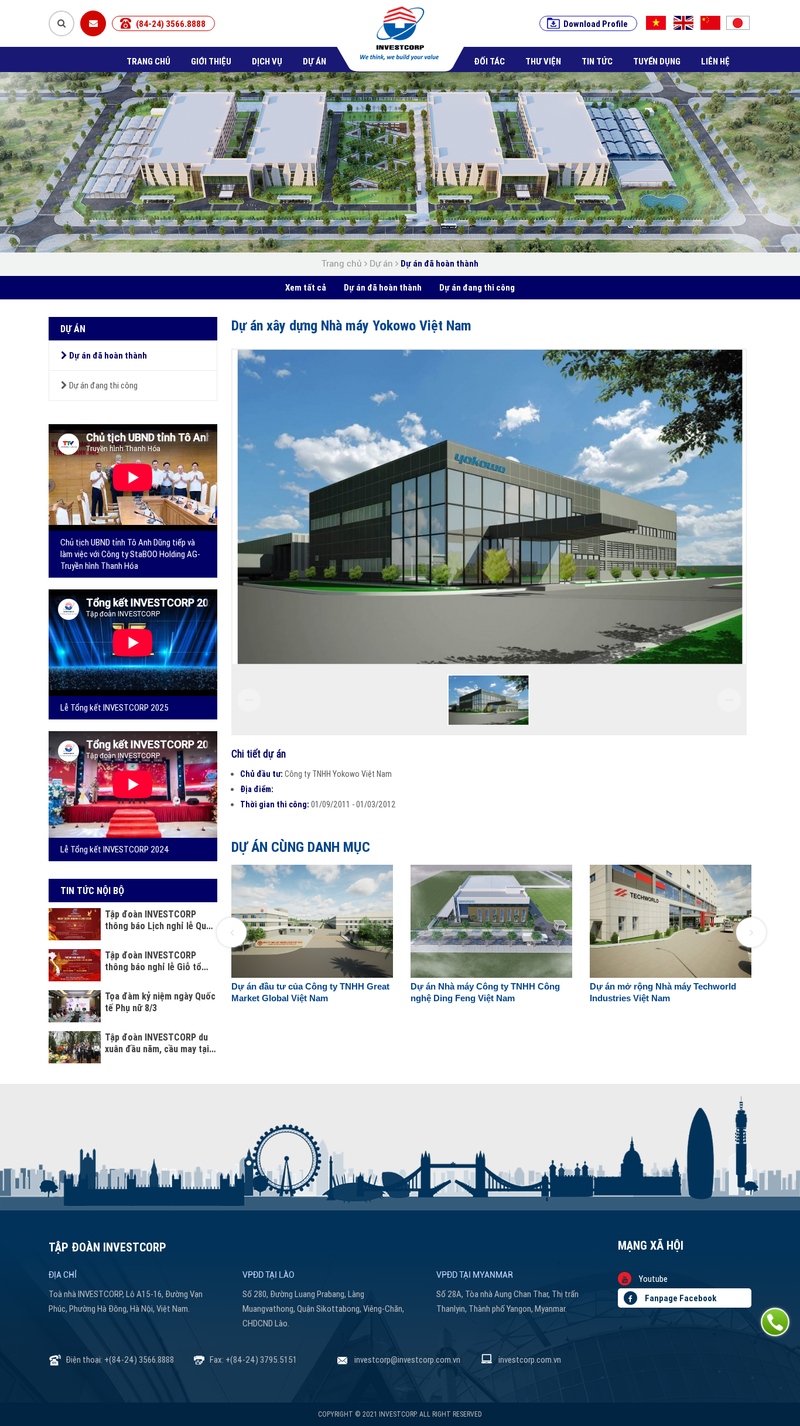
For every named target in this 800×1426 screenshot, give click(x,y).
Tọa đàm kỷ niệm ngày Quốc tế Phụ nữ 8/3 (160, 1002)
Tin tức (597, 61)
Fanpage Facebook (679, 1298)
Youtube (652, 1278)
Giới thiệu (211, 61)
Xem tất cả (305, 287)
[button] (232, 932)
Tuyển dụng (657, 61)
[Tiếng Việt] (656, 23)
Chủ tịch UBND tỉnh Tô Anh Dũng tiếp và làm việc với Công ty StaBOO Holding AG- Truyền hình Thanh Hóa (130, 554)
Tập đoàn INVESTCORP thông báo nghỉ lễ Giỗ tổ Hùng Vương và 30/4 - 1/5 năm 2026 (154, 961)
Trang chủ (148, 61)
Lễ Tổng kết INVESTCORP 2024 (114, 849)
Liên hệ (715, 61)
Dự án (314, 61)
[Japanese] (741, 23)
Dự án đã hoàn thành (439, 263)
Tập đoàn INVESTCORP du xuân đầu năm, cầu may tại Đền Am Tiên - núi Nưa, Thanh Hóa (157, 1043)
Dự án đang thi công (477, 287)
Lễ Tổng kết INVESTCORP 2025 (114, 707)
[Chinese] (713, 23)
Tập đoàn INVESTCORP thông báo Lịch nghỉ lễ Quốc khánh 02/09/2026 (160, 920)
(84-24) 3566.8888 (171, 23)
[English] (685, 23)
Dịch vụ (267, 61)
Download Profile (595, 23)
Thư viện (543, 61)
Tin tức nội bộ (92, 890)
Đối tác (489, 61)
